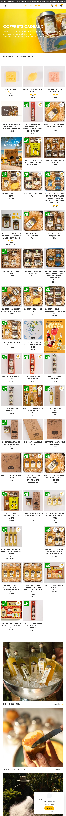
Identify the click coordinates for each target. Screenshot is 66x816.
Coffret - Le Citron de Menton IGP (11, 344)
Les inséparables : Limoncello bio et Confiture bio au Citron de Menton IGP (33, 128)
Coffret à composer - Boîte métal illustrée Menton (33, 345)
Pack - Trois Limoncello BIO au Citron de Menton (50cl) (11, 552)
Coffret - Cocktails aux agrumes (54, 586)
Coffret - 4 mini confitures (54, 378)
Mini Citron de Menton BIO (11, 378)
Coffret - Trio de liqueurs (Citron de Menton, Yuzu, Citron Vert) (33, 589)
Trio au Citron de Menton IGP (33, 378)
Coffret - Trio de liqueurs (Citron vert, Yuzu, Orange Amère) (11, 587)
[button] (5, 6)
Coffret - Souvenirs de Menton (55, 161)
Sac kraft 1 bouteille (33, 442)
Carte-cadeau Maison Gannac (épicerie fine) (11, 126)
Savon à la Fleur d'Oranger (55, 90)
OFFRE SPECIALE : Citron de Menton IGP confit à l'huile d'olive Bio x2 (11, 236)
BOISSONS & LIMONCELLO (12, 704)
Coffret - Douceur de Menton (11, 195)
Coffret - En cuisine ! (11, 271)
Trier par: (48, 62)
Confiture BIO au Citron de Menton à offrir (33, 515)
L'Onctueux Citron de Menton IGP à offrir (11, 443)
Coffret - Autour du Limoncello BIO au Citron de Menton (33, 163)
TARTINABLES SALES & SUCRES (14, 770)
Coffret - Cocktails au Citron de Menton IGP (11, 624)
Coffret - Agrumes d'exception (33, 272)
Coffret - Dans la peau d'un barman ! (33, 410)
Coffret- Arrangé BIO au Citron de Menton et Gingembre (54, 478)
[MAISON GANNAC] (33, 6)
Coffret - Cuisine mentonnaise (55, 235)
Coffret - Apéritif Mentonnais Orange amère (11, 516)
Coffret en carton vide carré (11, 477)
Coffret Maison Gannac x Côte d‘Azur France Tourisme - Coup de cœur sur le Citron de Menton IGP (55, 198)
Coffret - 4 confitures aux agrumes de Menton (55, 310)
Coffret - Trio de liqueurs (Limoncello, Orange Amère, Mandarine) (33, 479)
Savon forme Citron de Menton (33, 90)
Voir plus (57, 704)
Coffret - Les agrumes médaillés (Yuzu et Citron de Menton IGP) (54, 552)
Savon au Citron (11, 89)
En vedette (56, 62)
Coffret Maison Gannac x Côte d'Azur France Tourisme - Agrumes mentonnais (55, 275)
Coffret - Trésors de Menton (33, 310)
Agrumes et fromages (33, 194)
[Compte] (56, 6)
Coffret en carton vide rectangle (55, 443)
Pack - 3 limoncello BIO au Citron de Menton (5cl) (55, 516)
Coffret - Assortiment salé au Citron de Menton (33, 625)
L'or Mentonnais (55, 408)
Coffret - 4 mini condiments (11, 410)
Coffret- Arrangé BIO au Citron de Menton (54, 126)
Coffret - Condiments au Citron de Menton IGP (11, 310)
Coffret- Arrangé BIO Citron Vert (33, 235)
